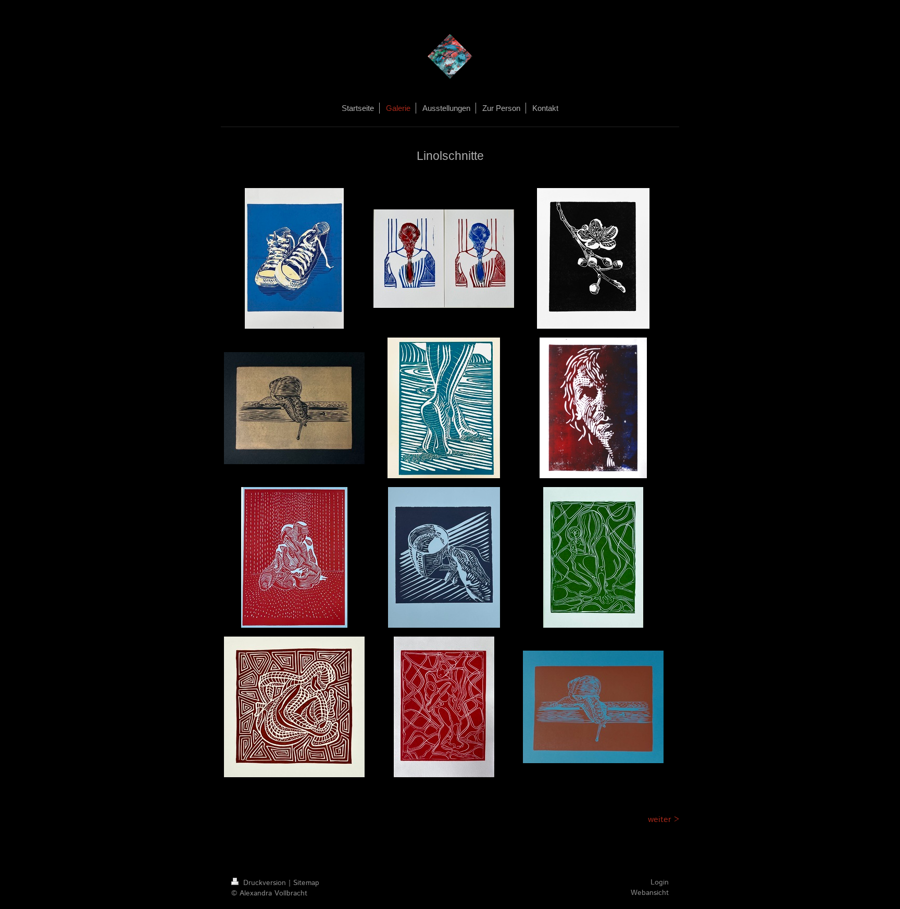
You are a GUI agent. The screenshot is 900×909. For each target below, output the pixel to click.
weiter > (663, 820)
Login (660, 882)
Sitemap (306, 883)
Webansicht (650, 893)
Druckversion (265, 883)
